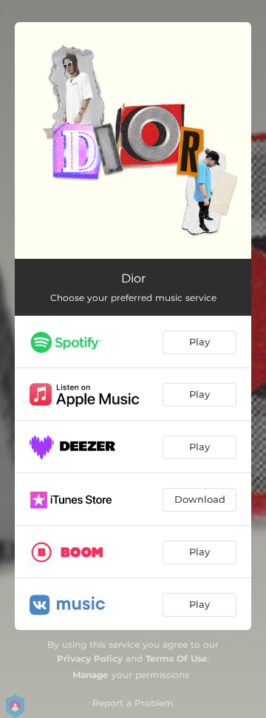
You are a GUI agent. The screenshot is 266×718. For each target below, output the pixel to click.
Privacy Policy (90, 658)
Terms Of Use (177, 658)
